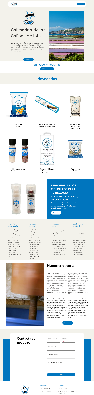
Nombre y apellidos (53, 338)
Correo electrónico (52, 346)
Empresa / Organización (53, 354)
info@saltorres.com (45, 391)
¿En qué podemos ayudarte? (55, 362)
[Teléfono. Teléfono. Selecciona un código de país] (64, 341)
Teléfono (64, 338)
